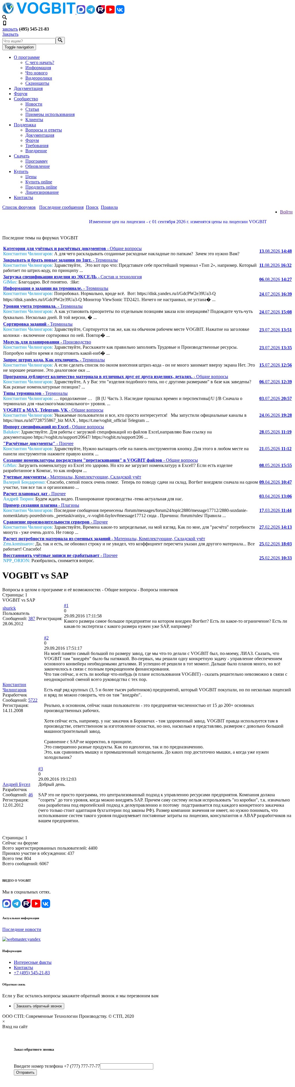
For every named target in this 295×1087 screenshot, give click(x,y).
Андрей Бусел (16, 784)
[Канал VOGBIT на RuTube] (100, 12)
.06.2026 (275, 415)
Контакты (23, 197)
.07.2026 (275, 294)
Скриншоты (37, 83)
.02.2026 (275, 527)
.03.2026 (275, 510)
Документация (28, 88)
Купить (21, 171)
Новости (33, 104)
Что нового (36, 72)
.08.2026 (275, 251)
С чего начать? (39, 62)
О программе (27, 57)
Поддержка (25, 124)
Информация (38, 67)
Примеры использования (50, 114)
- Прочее (38, 443)
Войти (286, 211)
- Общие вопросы (72, 248)
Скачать (21, 155)
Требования (36, 145)
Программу (36, 161)
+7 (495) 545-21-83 (32, 972)
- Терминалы (60, 260)
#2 (46, 637)
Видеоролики (38, 78)
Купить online (38, 181)
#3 (40, 768)
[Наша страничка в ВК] (120, 12)
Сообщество (26, 98)
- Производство (47, 341)
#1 (66, 605)
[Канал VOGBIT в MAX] (81, 12)
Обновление (37, 166)
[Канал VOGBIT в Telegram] (90, 12)
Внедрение (36, 150)
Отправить (25, 1072)
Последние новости (21, 929)
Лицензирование (42, 192)
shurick (9, 608)
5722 (32, 700)
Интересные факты (33, 962)
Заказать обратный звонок (39, 1006)
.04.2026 (275, 482)
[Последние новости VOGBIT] (147, 228)
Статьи (32, 109)
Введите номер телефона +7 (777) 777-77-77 (57, 1066)
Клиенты (34, 119)
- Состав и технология (72, 276)
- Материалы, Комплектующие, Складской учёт (72, 476)
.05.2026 (275, 431)
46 (30, 794)
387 (31, 618)
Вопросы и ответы (43, 129)
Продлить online (41, 187)
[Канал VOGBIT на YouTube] (110, 12)
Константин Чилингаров (15, 687)
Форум (20, 93)
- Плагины (41, 505)
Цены (31, 176)
